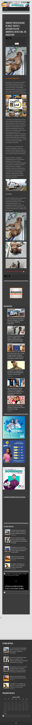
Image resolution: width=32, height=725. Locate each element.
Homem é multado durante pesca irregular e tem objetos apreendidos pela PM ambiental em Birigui (15, 338)
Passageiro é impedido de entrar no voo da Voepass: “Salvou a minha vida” (15, 372)
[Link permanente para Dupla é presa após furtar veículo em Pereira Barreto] (7, 558)
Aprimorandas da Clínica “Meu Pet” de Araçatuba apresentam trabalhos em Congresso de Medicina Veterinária (15, 392)
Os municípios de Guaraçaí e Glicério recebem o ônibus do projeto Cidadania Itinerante (16, 321)
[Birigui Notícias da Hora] (16, 2)
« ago (4, 713)
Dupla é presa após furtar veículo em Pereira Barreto (18, 677)
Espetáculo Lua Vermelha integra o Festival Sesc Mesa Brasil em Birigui (16, 407)
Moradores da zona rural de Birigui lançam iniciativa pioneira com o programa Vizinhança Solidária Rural (15, 356)
